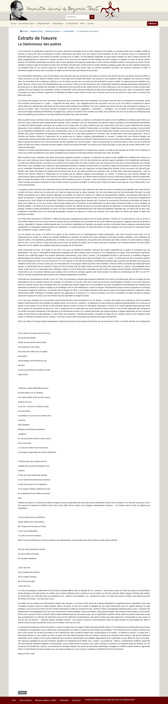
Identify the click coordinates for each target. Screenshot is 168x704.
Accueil (14, 23)
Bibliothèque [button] (58, 23)
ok (92, 17)
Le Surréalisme (72, 23)
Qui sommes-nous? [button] (26, 23)
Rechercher (64, 700)
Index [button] (82, 23)
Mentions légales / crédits (45, 700)
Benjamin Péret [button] (43, 23)
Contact (91, 23)
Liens (14, 700)
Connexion (76, 700)
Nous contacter (26, 700)
